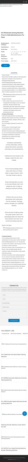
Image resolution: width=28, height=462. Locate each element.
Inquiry (5, 65)
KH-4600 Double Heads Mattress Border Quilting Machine (14, 402)
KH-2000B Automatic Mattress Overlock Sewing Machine (14, 379)
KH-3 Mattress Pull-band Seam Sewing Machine (13, 355)
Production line (5, 333)
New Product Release (16, 333)
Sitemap (18, 459)
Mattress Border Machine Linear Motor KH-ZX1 (13, 426)
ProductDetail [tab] (14, 72)
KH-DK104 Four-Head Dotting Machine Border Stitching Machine (13, 449)
